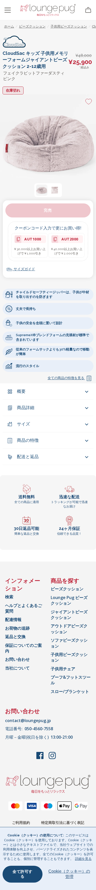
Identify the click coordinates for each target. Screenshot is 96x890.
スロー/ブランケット (70, 691)
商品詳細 (25, 407)
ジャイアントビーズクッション (69, 614)
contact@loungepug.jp (28, 720)
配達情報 (13, 619)
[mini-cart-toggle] (88, 10)
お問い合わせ (17, 659)
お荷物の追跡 (17, 628)
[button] (42, 190)
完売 (48, 210)
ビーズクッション (67, 589)
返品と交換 (15, 636)
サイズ (23, 423)
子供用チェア (63, 669)
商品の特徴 (28, 440)
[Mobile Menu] (8, 10)
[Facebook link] (40, 758)
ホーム (9, 26)
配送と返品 (28, 456)
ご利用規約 (21, 822)
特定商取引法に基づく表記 (62, 822)
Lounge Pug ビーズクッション (69, 600)
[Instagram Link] (52, 758)
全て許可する (23, 874)
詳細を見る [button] (83, 858)
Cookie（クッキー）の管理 (69, 874)
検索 (9, 597)
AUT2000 (69, 240)
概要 (21, 391)
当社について (17, 668)
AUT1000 (32, 240)
